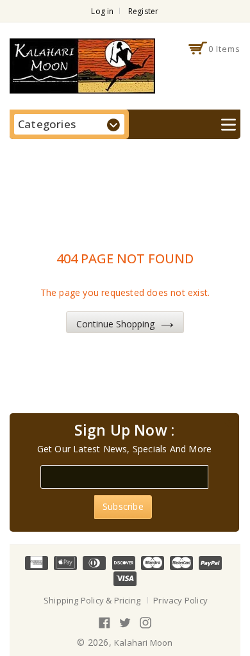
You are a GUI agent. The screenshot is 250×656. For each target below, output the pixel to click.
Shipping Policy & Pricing (92, 600)
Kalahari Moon (143, 642)
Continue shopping (115, 324)
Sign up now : (124, 430)
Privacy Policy (180, 600)
